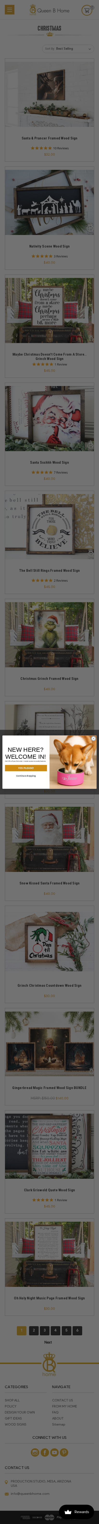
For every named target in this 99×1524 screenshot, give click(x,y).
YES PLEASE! (26, 767)
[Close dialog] (93, 738)
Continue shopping (26, 775)
